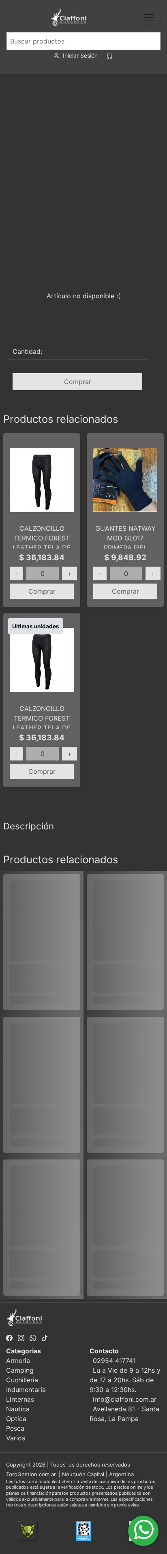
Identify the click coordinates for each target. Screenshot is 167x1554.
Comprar (77, 382)
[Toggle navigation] (149, 18)
